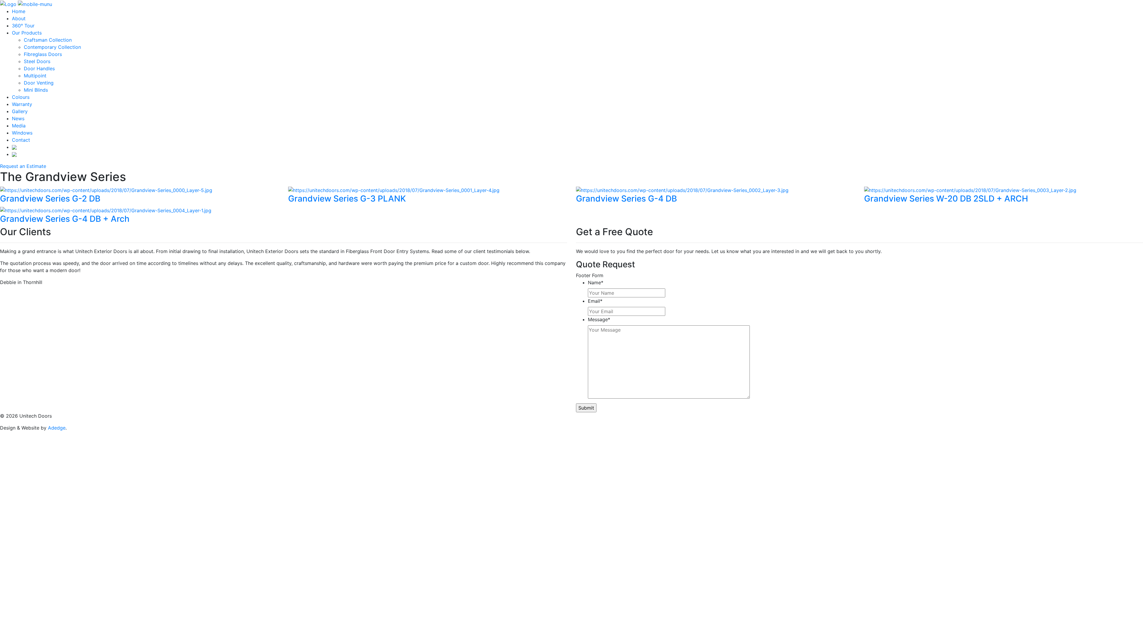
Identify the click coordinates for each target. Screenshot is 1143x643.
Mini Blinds (36, 90)
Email (595, 301)
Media (19, 126)
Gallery (20, 111)
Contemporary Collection (52, 47)
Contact (21, 140)
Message (599, 319)
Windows (22, 133)
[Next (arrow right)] (1132, 321)
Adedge (56, 428)
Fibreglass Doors (43, 54)
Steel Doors (37, 61)
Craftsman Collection (48, 40)
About (19, 18)
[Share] (1123, 6)
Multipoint (35, 76)
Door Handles (39, 68)
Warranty (22, 104)
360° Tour (23, 26)
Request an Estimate (23, 166)
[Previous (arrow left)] (10, 321)
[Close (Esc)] (1136, 6)
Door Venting (39, 83)
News (18, 118)
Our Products (27, 33)
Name (595, 282)
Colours (20, 97)
